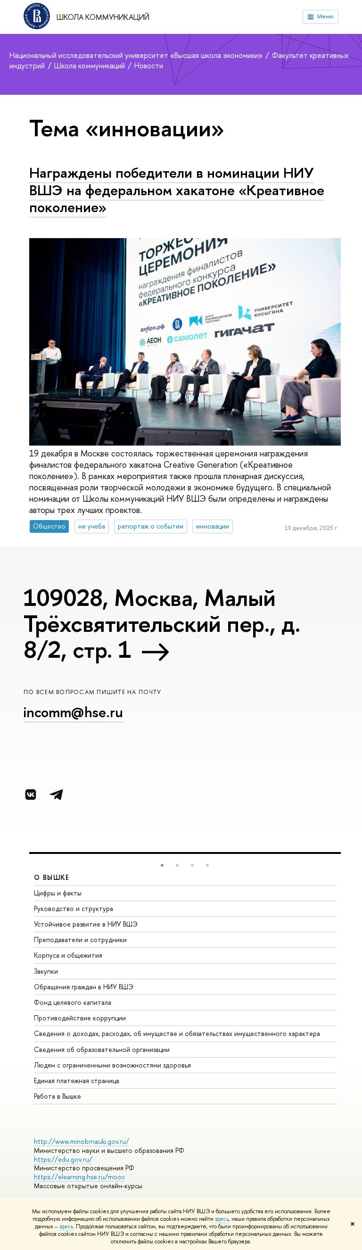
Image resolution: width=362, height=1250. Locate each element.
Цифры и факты (58, 892)
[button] (162, 865)
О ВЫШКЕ (52, 877)
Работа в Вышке (57, 1096)
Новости (148, 65)
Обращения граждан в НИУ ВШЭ (83, 986)
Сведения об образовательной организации (102, 1049)
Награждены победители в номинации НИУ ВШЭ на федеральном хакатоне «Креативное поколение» (176, 190)
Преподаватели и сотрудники (80, 939)
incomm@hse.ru (73, 712)
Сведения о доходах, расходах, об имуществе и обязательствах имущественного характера (177, 1033)
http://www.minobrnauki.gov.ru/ (81, 1141)
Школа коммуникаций (103, 17)
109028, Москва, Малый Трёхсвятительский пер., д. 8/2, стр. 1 (162, 623)
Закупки (46, 971)
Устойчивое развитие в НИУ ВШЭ (86, 923)
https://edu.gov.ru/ (63, 1159)
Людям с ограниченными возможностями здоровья (112, 1064)
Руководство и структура (73, 908)
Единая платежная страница (76, 1080)
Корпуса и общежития (68, 955)
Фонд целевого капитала (72, 1002)
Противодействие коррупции (80, 1017)
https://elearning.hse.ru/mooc (79, 1176)
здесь (222, 1219)
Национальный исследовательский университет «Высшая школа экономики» (136, 55)
